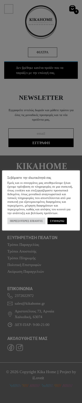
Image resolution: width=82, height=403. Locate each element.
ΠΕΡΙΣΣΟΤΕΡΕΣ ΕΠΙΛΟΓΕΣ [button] (26, 221)
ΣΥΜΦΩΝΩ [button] (57, 221)
